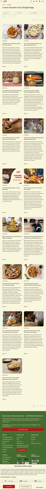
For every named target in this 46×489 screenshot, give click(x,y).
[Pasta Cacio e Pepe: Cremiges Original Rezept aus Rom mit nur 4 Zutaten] (12, 366)
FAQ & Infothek (5, 441)
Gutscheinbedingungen (7, 447)
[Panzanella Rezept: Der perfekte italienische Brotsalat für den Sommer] (34, 271)
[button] (31, 1)
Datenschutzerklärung (6, 477)
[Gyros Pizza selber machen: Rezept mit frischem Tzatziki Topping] (12, 271)
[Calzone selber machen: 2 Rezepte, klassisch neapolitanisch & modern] (34, 78)
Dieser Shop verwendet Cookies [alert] (23, 466)
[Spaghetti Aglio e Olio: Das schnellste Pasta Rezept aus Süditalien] (12, 224)
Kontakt (4, 451)
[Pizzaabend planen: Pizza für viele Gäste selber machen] (34, 176)
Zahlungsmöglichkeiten (7, 445)
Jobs (32, 441)
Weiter (3, 66)
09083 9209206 (5, 459)
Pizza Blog (33, 437)
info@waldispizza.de (6, 457)
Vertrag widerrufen (21, 450)
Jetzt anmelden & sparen (23, 429)
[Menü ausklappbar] (1, 1)
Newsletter (4, 449)
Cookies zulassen (9, 486)
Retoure (4, 443)
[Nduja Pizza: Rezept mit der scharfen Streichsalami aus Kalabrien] (34, 318)
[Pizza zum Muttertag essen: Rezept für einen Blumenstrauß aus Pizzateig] (12, 318)
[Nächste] (42, 20)
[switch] (6, 481)
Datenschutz (19, 437)
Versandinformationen (7, 437)
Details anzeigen (39, 487)
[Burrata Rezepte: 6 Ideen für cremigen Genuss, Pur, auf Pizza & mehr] (12, 125)
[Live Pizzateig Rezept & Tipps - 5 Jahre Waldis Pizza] (12, 176)
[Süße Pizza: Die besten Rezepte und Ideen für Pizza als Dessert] (12, 31)
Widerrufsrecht (20, 443)
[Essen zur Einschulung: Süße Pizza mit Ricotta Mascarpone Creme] (34, 31)
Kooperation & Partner (36, 443)
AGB (18, 439)
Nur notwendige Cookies (25, 486)
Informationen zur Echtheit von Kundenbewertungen (23, 446)
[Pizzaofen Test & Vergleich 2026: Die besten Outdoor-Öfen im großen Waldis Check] (34, 224)
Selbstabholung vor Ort (7, 439)
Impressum (19, 441)
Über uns (33, 439)
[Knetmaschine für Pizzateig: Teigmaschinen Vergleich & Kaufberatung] (34, 125)
